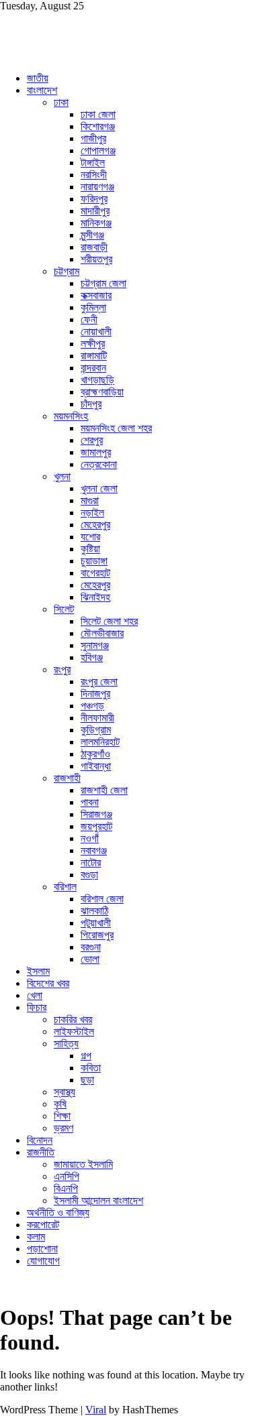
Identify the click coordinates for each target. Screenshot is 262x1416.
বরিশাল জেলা (102, 898)
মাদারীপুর (95, 211)
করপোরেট (43, 1224)
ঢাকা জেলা (98, 114)
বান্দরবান (93, 367)
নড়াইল (92, 512)
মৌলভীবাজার (102, 633)
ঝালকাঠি (94, 911)
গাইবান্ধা (96, 766)
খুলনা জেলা (99, 488)
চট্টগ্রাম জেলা (103, 283)
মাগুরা (90, 500)
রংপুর (62, 669)
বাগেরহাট (95, 573)
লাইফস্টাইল (74, 1031)
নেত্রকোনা (99, 464)
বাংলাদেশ (42, 90)
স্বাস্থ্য (64, 1092)
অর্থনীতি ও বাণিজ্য (58, 1212)
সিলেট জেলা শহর (109, 621)
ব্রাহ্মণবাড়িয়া (102, 392)
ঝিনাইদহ (95, 597)
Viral (95, 1409)
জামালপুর (96, 452)
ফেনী (89, 319)
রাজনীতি (40, 1152)
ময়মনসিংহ (71, 416)
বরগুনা (91, 947)
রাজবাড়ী (94, 247)
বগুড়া (89, 874)
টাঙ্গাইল (93, 162)
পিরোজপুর (97, 935)
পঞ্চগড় (92, 705)
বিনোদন (39, 1140)
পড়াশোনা (42, 1248)
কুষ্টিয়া (90, 548)
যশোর (90, 536)
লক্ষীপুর (93, 343)
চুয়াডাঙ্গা (94, 561)
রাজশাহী (67, 778)
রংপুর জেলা (99, 681)
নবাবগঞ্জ (94, 850)
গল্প (86, 1055)
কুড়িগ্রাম (96, 729)
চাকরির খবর (73, 1019)
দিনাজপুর (95, 693)
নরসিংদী (94, 174)
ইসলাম (38, 971)
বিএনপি (66, 1188)
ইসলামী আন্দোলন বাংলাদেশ (98, 1200)
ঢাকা (61, 102)
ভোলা (90, 959)
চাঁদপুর (91, 404)
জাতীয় (37, 78)
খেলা (34, 995)
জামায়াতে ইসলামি (83, 1164)
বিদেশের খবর (48, 983)
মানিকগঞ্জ (96, 223)
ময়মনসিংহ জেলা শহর (116, 428)
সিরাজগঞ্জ (96, 814)
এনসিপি (66, 1176)
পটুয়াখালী (96, 923)
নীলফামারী (97, 717)
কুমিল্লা (93, 307)
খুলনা (62, 476)
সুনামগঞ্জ (95, 645)
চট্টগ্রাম (66, 271)
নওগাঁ (90, 838)
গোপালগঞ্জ (98, 150)
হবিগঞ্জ (92, 657)
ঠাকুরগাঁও (95, 754)
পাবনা (90, 802)
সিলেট (64, 609)
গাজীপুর (93, 138)
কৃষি (60, 1104)
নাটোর (91, 862)
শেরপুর (92, 440)
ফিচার (36, 1007)
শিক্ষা (62, 1116)
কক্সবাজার (96, 295)
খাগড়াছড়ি (97, 380)
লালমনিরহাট (100, 742)
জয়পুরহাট (96, 826)
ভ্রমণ (63, 1128)
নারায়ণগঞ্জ (97, 186)
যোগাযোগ (43, 1260)
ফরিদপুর (94, 198)
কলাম (36, 1236)
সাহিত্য (66, 1043)
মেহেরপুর (95, 524)
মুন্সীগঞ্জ (92, 235)
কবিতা (91, 1067)
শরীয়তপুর (96, 259)
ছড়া (87, 1079)
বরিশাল (65, 886)
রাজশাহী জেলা (104, 790)
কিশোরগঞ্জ (98, 126)
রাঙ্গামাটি (94, 355)
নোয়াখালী (96, 331)
